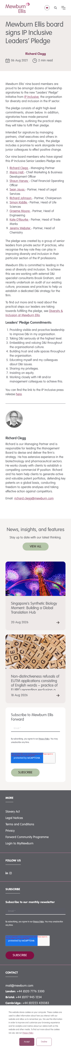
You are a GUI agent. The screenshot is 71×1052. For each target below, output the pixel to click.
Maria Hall (17, 172)
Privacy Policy (27, 1033)
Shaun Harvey (19, 181)
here (19, 394)
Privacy (10, 830)
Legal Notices (14, 818)
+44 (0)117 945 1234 (29, 997)
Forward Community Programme (27, 837)
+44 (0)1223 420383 (35, 1003)
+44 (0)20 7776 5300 (30, 991)
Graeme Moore (20, 211)
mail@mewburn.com (19, 985)
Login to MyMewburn (19, 843)
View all (35, 546)
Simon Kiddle (19, 202)
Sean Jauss (17, 189)
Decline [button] (44, 1042)
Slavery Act (13, 811)
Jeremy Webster (20, 228)
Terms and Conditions (20, 824)
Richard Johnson (21, 198)
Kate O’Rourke (19, 219)
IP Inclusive (31, 97)
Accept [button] (27, 1042)
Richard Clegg (35, 54)
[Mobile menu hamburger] (63, 8)
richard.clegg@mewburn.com (34, 498)
